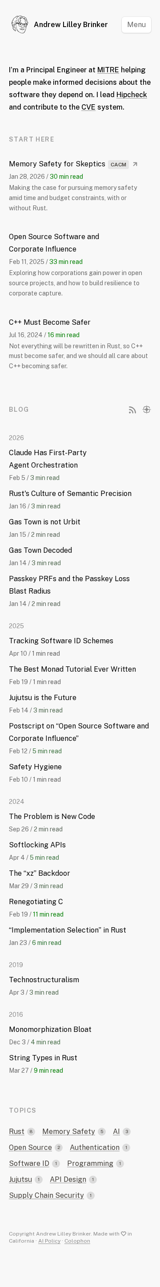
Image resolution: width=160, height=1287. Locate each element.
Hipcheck (131, 95)
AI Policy (49, 1241)
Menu (136, 24)
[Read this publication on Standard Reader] (146, 409)
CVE (88, 107)
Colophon (77, 1241)
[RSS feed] (132, 409)
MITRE (108, 70)
